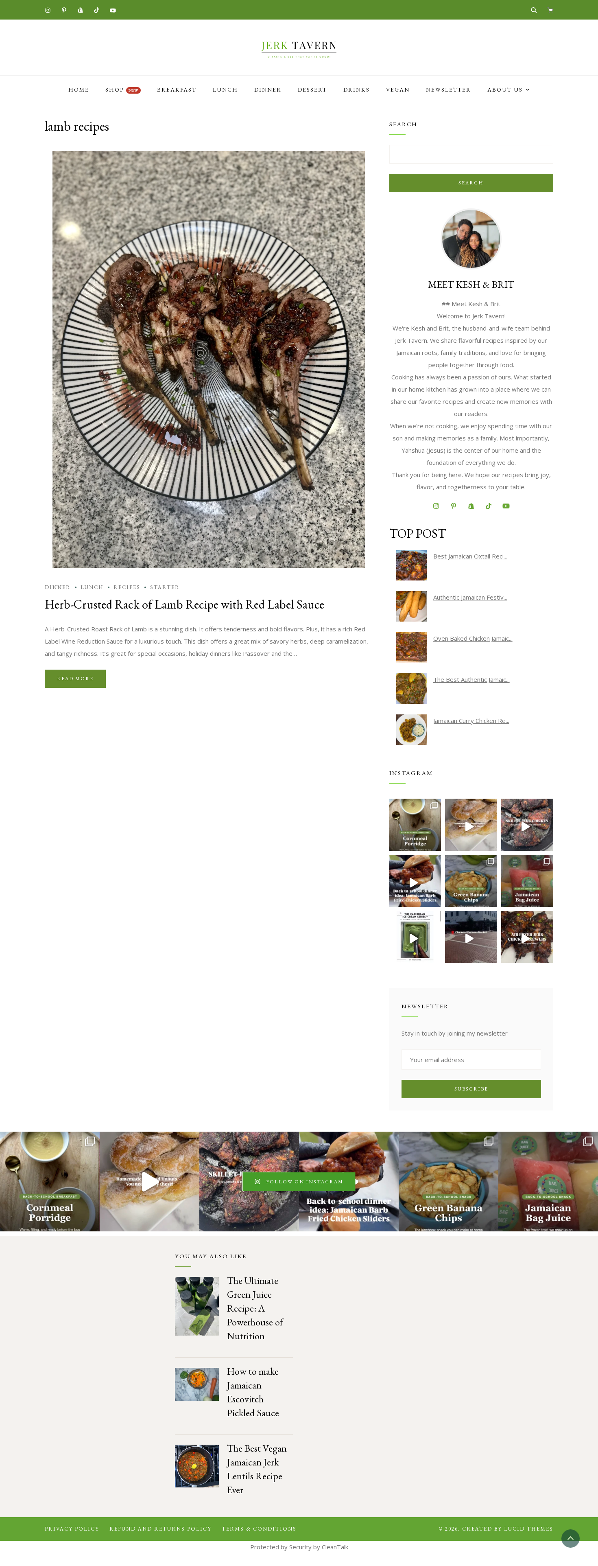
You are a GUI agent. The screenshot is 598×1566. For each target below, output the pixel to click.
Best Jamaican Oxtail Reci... (470, 556)
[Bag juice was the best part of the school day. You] (527, 881)
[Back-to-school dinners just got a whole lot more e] (415, 881)
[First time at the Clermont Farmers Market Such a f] (471, 937)
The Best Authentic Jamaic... (471, 679)
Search (471, 183)
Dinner (268, 89)
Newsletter (448, 89)
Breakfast (176, 89)
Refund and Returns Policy (160, 1528)
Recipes (126, 587)
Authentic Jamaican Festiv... (470, 597)
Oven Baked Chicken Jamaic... (473, 638)
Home (78, 89)
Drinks (356, 89)
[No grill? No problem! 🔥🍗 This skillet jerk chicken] (527, 825)
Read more (75, 678)
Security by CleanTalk (318, 1547)
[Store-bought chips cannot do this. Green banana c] (471, 881)
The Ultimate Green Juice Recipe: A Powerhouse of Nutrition (255, 1308)
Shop (121, 89)
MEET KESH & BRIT (471, 284)
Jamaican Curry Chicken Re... (471, 720)
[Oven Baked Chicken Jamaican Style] (411, 647)
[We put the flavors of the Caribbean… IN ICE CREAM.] (415, 937)
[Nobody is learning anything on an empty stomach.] (415, 825)
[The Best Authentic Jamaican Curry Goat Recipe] (411, 688)
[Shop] (550, 9)
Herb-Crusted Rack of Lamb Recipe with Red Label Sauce (184, 604)
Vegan (398, 89)
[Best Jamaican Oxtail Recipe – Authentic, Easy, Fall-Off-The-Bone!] (411, 565)
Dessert (312, 89)
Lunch (225, 89)
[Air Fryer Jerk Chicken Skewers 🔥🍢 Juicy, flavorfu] (527, 937)
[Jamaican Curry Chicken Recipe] (411, 729)
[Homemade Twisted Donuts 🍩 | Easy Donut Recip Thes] (471, 825)
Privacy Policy (72, 1528)
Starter (165, 587)
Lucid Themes (528, 1528)
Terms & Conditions (259, 1528)
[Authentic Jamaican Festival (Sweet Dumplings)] (411, 606)
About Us (505, 89)
